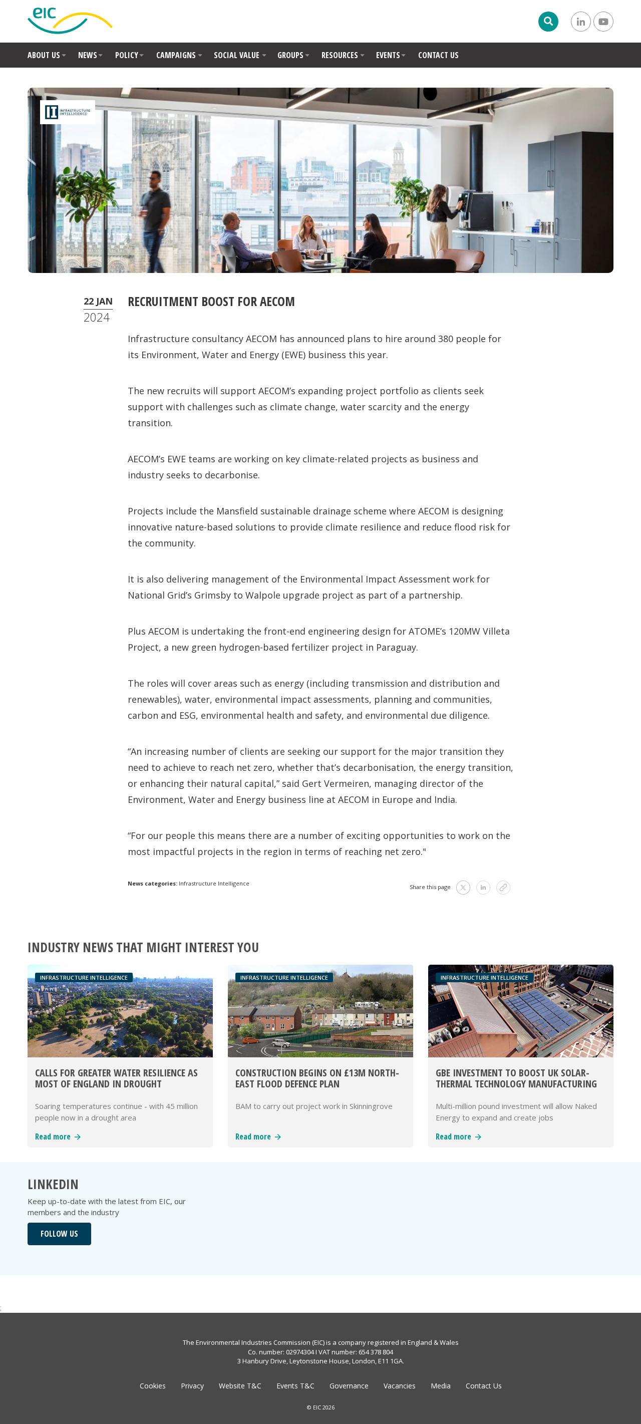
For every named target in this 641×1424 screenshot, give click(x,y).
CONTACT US (438, 55)
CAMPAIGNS (176, 55)
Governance (349, 1385)
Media (441, 1385)
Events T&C (295, 1385)
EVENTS (388, 55)
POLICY (126, 55)
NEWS (87, 55)
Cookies (153, 1385)
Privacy (192, 1385)
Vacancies (400, 1385)
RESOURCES (340, 55)
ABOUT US (44, 55)
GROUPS (290, 55)
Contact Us (484, 1385)
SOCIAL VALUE (236, 55)
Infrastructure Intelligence (214, 883)
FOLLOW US (59, 1233)
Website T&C (240, 1385)
